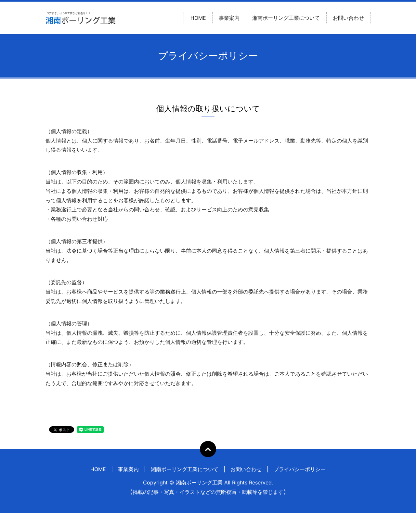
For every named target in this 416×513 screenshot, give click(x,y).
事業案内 (229, 18)
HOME (198, 18)
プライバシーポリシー (300, 469)
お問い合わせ (348, 18)
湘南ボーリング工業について (286, 18)
